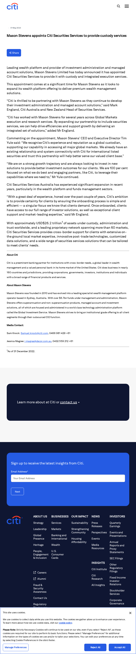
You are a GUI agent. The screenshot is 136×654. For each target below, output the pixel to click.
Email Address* (19, 471)
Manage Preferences (16, 647)
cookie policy (65, 622)
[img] (118, 6)
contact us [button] (68, 402)
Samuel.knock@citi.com (34, 333)
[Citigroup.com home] (15, 520)
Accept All (119, 647)
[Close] (130, 613)
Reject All (95, 647)
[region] (68, 630)
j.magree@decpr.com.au (38, 341)
